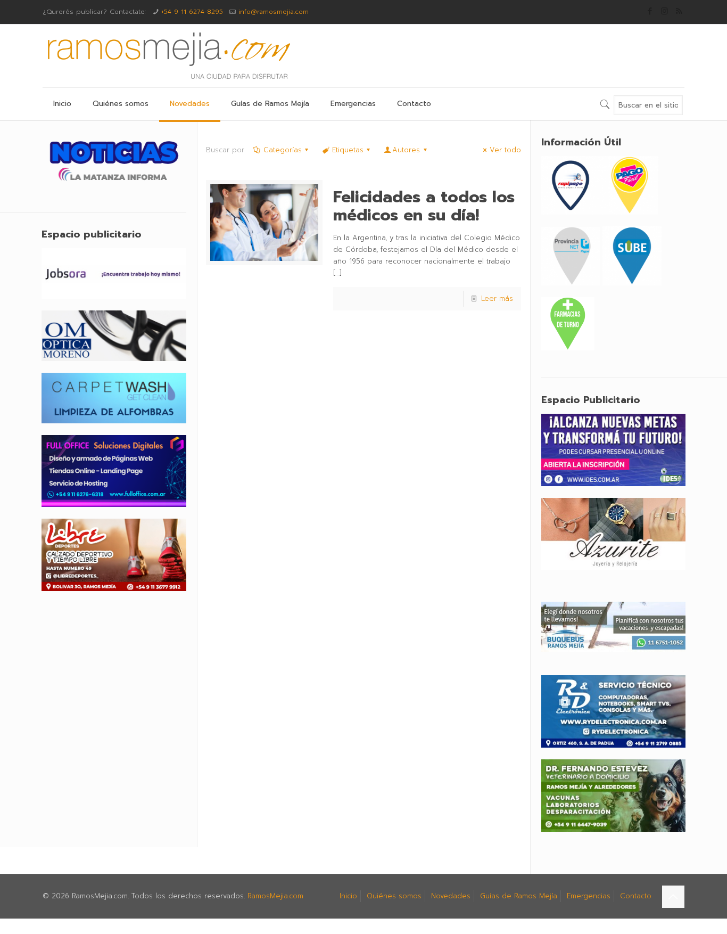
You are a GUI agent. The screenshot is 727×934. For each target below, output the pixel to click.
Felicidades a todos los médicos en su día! (424, 206)
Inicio (348, 896)
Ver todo (505, 150)
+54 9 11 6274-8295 (192, 12)
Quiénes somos (394, 896)
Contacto (635, 896)
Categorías (282, 150)
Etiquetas (347, 150)
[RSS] (678, 11)
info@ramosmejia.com (273, 12)
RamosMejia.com (275, 896)
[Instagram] (664, 11)
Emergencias (588, 896)
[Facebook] (650, 11)
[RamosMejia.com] (168, 55)
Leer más (497, 298)
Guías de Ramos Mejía (518, 896)
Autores (406, 150)
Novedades (450, 896)
